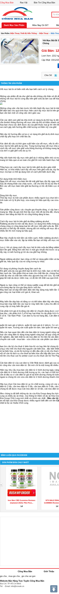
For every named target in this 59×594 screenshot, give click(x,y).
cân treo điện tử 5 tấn (23, 386)
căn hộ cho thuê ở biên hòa (20, 346)
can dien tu (24, 363)
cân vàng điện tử (11, 334)
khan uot (35, 292)
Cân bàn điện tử (7, 363)
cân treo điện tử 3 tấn (43, 386)
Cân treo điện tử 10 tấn (32, 389)
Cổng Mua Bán (7, 2)
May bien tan (6, 290)
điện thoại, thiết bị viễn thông (23, 33)
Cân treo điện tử (20, 384)
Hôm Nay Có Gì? (40, 25)
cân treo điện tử (32, 337)
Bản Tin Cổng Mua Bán (44, 2)
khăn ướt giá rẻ (23, 292)
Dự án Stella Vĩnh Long (17, 403)
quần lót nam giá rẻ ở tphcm (38, 325)
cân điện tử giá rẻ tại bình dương (30, 374)
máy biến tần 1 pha (40, 304)
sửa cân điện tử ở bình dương (35, 377)
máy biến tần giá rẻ (20, 306)
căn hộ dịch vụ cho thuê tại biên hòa (22, 353)
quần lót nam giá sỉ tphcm (12, 325)
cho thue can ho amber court (20, 356)
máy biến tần (51, 290)
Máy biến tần (6, 301)
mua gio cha (14, 576)
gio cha (3, 576)
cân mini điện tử (19, 365)
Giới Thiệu (49, 571)
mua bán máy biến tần (10, 304)
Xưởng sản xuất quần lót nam (26, 327)
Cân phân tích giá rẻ (9, 311)
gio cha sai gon (28, 576)
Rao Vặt (23, 2)
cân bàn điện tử (32, 332)
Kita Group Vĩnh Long (10, 398)
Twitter (55, 75)
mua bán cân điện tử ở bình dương (33, 370)
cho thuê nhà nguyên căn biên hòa (29, 349)
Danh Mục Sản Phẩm (14, 25)
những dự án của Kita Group (33, 393)
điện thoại (43, 33)
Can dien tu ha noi (30, 316)
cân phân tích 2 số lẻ (18, 313)
